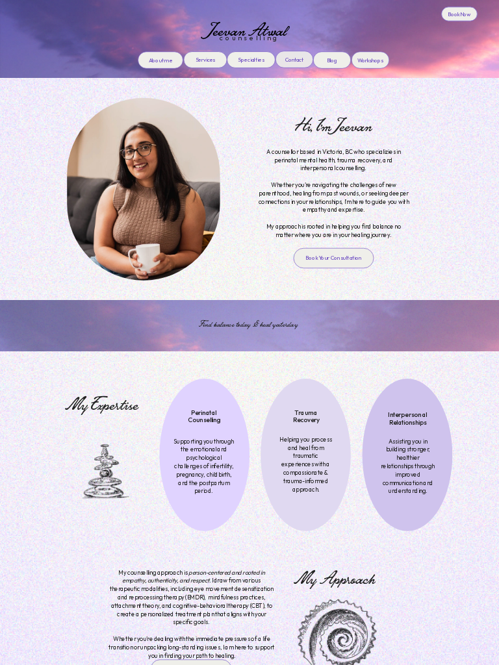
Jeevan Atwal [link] (249, 30)
